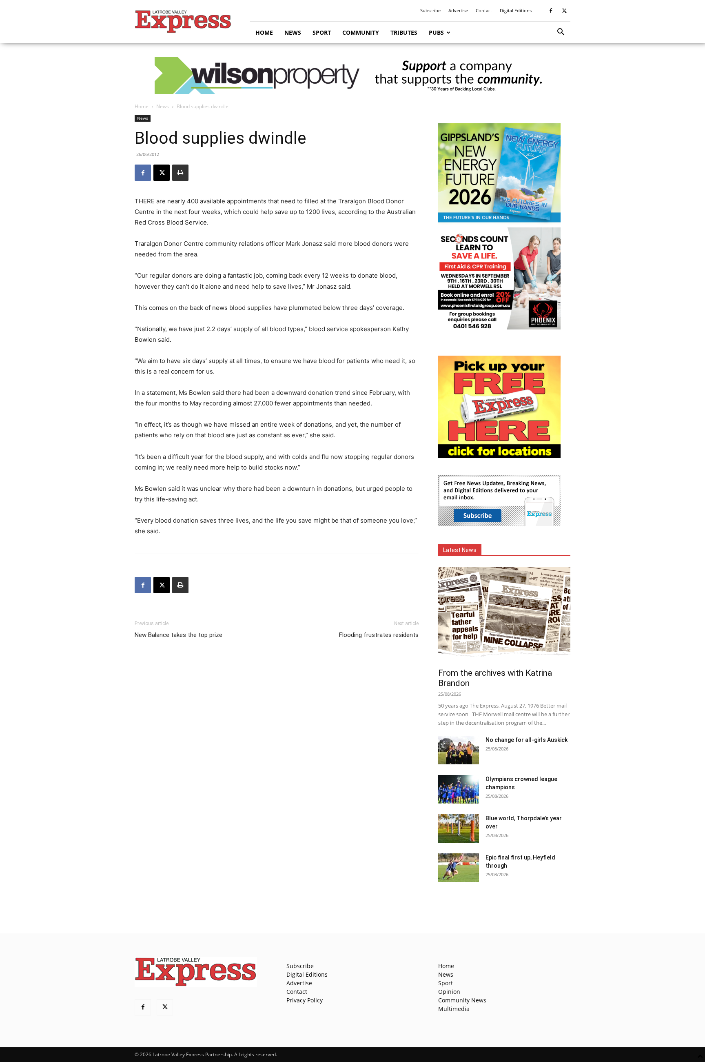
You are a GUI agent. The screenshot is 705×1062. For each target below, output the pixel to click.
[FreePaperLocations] (499, 455)
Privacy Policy (304, 1000)
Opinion (449, 991)
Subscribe (430, 10)
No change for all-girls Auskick (527, 740)
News (292, 32)
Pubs (436, 32)
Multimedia (454, 1009)
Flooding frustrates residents (379, 635)
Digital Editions (516, 10)
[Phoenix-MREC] (499, 327)
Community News (462, 1000)
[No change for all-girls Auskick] (458, 750)
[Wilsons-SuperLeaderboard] (352, 75)
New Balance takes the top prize (178, 635)
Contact (484, 10)
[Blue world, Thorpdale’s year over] (458, 828)
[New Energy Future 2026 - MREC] (499, 223)
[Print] (180, 173)
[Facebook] (551, 10)
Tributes (403, 32)
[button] (560, 33)
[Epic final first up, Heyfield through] (458, 867)
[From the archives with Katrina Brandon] (504, 615)
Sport (322, 32)
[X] (564, 10)
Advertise (458, 10)
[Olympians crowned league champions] (458, 789)
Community (360, 32)
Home (264, 32)
